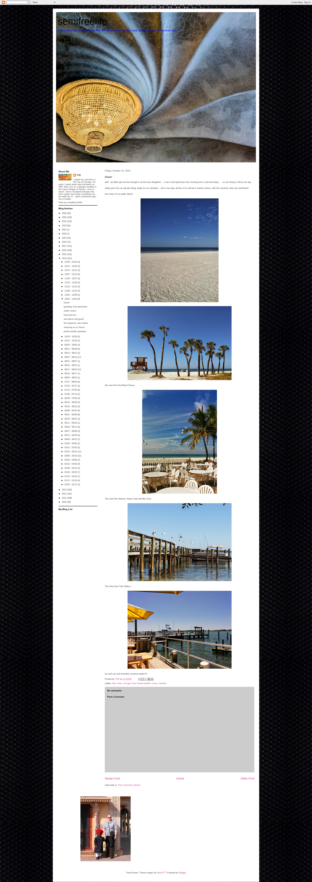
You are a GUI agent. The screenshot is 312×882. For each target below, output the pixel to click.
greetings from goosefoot (75, 306)
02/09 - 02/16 (71, 468)
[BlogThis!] (142, 679)
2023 (64, 225)
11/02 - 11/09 (71, 295)
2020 (64, 233)
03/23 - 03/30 (71, 447)
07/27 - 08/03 (71, 382)
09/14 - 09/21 (71, 353)
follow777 (161, 872)
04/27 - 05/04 (71, 431)
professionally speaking (75, 331)
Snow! (67, 302)
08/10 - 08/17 (71, 373)
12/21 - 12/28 (71, 266)
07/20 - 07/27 (71, 386)
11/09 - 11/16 (71, 291)
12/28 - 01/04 (71, 262)
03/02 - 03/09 (71, 460)
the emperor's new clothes (76, 323)
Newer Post (112, 778)
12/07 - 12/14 (71, 274)
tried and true (70, 315)
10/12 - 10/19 (71, 340)
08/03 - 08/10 (71, 377)
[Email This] (139, 679)
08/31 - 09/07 (71, 361)
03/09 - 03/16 (71, 456)
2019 (64, 238)
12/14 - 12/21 (71, 270)
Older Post (247, 778)
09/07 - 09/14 (71, 357)
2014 (64, 258)
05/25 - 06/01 (71, 419)
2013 (64, 489)
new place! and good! (74, 319)
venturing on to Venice (74, 327)
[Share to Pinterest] (152, 679)
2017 (64, 246)
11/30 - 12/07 (71, 278)
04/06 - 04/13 (71, 439)
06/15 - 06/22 (71, 406)
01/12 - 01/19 (71, 480)
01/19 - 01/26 (71, 476)
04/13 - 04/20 (71, 435)
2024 (64, 221)
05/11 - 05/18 (71, 423)
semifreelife (82, 21)
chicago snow (129, 683)
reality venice (70, 311)
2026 (64, 213)
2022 (64, 229)
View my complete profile (70, 202)
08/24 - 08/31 (71, 365)
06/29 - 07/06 (71, 398)
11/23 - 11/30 (71, 282)
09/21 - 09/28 (71, 349)
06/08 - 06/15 (71, 410)
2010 (64, 502)
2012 (64, 494)
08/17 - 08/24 (71, 369)
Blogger (182, 872)
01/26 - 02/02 (71, 472)
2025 (64, 217)
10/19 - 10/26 (71, 336)
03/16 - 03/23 (71, 451)
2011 (64, 498)
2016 (64, 250)
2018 (64, 242)
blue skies (117, 683)
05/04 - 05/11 (71, 427)
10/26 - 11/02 (71, 299)
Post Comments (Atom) (129, 785)
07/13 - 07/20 (71, 390)
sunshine (162, 683)
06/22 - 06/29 (71, 402)
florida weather (144, 683)
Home (180, 778)
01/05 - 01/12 (71, 484)
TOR (78, 175)
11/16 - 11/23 (71, 286)
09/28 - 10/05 (71, 345)
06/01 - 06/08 (71, 414)
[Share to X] (146, 679)
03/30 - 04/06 (71, 443)
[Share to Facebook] (149, 679)
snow (154, 683)
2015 (64, 254)
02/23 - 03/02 (71, 464)
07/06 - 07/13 (71, 394)
